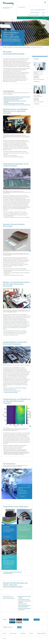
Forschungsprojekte (34, 12)
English (43, 15)
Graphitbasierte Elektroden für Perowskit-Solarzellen (13, 98)
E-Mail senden (37, 81)
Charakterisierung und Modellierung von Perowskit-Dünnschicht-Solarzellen (17, 104)
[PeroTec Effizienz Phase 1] (9, 547)
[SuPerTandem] (24, 517)
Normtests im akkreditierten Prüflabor (11, 392)
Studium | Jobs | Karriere (33, 15)
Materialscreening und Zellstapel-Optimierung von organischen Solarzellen (17, 96)
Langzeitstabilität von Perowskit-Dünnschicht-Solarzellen (14, 103)
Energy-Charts (21, 7)
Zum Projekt (7, 536)
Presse (43, 12)
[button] (12, 620)
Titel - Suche (45, 2)
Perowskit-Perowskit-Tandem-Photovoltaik (11, 99)
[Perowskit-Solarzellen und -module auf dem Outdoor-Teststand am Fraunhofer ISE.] (17, 354)
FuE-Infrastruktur (35, 17)
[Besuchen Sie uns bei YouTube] (21, 627)
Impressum (31, 633)
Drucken (36, 619)
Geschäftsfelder (22, 17)
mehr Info (22, 496)
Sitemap (4, 633)
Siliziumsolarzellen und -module (23, 599)
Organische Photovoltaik (22, 603)
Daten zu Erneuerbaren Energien (38, 9)
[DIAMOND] (9, 517)
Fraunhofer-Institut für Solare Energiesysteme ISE (8, 8)
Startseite (5, 47)
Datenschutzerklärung (41, 633)
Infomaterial (22, 633)
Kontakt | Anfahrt (13, 633)
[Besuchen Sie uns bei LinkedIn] (18, 627)
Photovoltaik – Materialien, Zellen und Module (22, 47)
